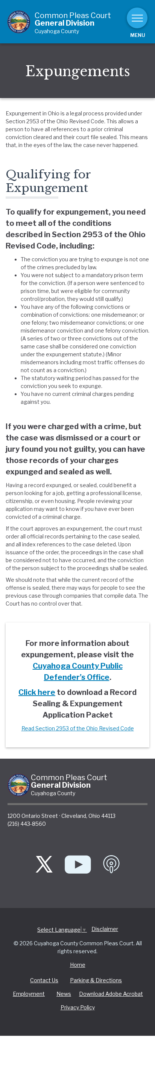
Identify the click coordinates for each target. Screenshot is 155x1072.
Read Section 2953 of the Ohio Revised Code (77, 728)
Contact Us (44, 980)
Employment (29, 994)
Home (77, 965)
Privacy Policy (78, 1007)
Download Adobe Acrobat (111, 994)
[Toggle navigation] (137, 18)
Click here (36, 692)
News (63, 994)
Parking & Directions (96, 980)
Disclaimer (104, 929)
